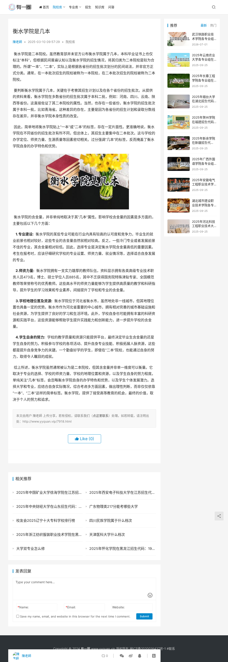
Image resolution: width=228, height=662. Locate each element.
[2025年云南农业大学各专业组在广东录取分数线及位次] (178, 60)
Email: (71, 607)
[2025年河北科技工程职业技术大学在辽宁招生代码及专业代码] (178, 226)
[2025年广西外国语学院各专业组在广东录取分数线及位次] (178, 164)
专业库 (73, 7)
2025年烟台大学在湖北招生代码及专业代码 (203, 101)
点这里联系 (100, 415)
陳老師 (17, 42)
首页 (46, 7)
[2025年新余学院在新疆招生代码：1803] (178, 143)
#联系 (171, 648)
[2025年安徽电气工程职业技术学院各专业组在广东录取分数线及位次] (178, 185)
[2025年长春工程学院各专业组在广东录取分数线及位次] (178, 81)
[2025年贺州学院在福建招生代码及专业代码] (178, 122)
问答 (111, 7)
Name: (23, 607)
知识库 (99, 7)
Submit (144, 616)
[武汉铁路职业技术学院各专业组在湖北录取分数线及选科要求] (178, 39)
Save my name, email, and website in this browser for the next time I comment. (74, 616)
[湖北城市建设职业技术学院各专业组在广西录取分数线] (178, 205)
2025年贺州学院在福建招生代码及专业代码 (203, 121)
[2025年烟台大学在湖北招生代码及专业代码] (178, 102)
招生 (88, 7)
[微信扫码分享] (122, 656)
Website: (118, 607)
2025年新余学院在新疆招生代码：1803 (203, 142)
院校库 (57, 7)
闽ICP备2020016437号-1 (148, 648)
